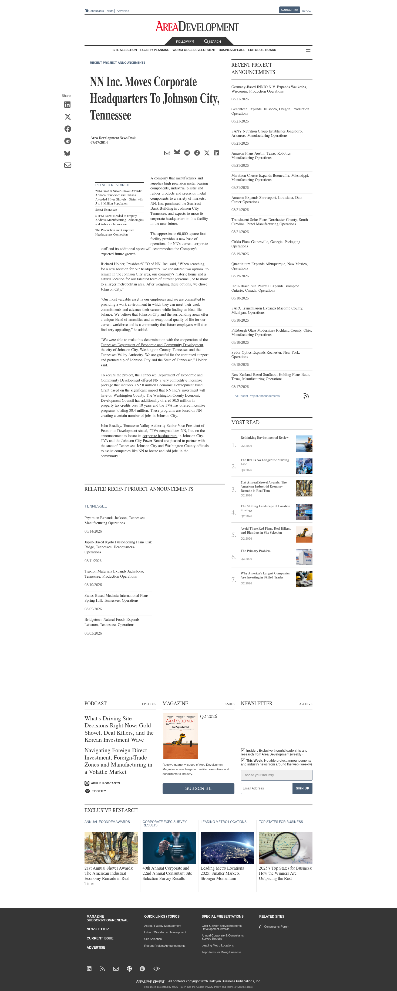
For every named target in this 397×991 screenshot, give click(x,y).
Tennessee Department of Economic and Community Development (152, 344)
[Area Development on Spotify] (143, 969)
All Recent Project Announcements (257, 395)
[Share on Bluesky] (69, 153)
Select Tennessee (106, 209)
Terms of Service (236, 987)
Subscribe (289, 9)
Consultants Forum (100, 10)
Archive (305, 704)
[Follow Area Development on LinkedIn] (90, 969)
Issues (229, 704)
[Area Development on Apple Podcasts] (129, 969)
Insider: (274, 752)
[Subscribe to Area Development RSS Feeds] (103, 969)
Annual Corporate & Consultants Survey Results (223, 937)
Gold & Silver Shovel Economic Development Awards (222, 927)
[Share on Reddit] (69, 141)
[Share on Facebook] (69, 129)
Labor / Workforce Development (165, 932)
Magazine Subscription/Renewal (107, 918)
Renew (306, 11)
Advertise (123, 10)
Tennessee (158, 213)
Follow (183, 41)
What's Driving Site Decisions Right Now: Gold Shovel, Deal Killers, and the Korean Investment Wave (119, 729)
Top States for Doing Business (221, 952)
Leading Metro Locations (218, 945)
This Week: (276, 762)
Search (215, 41)
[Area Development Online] (150, 981)
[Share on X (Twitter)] (69, 117)
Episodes (149, 704)
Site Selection (153, 939)
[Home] (116, 969)
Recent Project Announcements (117, 62)
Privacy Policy (213, 987)
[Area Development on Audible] (156, 969)
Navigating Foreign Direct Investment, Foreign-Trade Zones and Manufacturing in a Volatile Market (118, 761)
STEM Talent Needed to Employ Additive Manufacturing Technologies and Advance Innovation (119, 219)
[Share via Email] (69, 166)
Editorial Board (262, 50)
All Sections (308, 50)
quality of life (183, 319)
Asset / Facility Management (162, 925)
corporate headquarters (160, 435)
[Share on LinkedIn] (69, 105)
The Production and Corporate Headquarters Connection (114, 232)
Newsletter (98, 929)
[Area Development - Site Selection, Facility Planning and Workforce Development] (198, 26)
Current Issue (100, 938)
